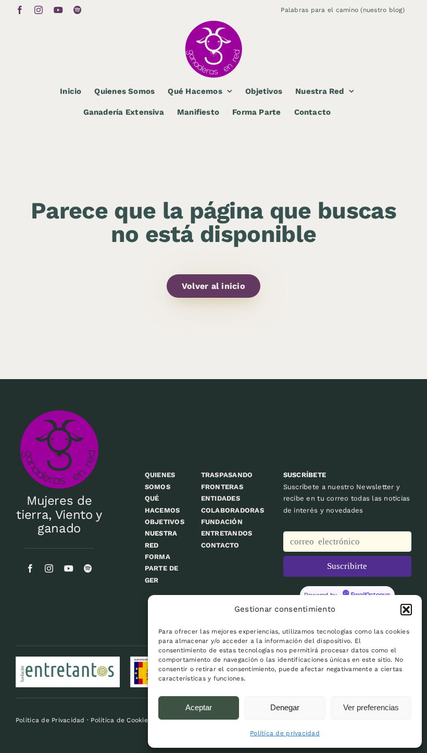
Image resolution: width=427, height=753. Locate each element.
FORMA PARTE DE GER (162, 568)
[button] (406, 609)
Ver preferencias (371, 707)
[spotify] (88, 568)
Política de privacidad (285, 733)
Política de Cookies (121, 720)
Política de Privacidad (50, 720)
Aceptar (198, 707)
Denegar (284, 707)
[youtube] (68, 568)
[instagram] (49, 568)
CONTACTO (220, 545)
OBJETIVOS (164, 522)
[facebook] (30, 568)
